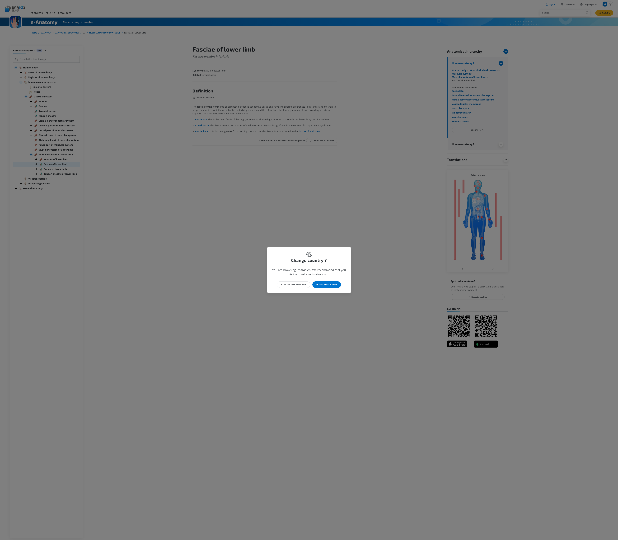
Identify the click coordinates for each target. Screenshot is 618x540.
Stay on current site (293, 284)
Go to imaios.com (326, 284)
